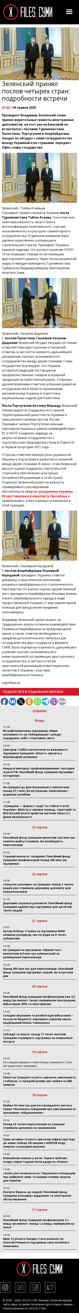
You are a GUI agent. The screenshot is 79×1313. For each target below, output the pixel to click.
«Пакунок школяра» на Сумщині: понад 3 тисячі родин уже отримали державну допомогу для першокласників (38, 887)
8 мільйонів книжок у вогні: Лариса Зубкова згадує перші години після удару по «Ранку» (36, 1159)
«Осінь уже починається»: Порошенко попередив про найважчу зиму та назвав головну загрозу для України (39, 1176)
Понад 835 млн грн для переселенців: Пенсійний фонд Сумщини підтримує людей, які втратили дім (38, 972)
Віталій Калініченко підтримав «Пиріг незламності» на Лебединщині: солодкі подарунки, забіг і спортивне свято (32, 734)
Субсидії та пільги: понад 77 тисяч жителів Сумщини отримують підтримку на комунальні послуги (37, 1037)
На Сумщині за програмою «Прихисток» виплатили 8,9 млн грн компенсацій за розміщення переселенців (32, 953)
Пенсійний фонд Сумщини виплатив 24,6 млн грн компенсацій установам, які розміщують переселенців (39, 841)
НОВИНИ (39, 711)
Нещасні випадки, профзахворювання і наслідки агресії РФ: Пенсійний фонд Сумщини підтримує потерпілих (38, 772)
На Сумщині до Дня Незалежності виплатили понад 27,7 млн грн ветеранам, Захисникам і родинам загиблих (36, 790)
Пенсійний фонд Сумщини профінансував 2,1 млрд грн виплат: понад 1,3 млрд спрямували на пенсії (38, 1223)
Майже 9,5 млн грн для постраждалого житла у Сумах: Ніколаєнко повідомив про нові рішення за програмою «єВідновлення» (39, 1108)
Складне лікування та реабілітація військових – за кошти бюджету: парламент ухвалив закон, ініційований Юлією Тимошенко (38, 1019)
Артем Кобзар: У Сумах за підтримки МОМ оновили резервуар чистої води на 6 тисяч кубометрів (34, 934)
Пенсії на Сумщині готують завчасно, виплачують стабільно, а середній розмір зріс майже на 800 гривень (39, 1081)
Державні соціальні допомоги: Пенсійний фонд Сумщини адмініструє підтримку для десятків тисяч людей (37, 906)
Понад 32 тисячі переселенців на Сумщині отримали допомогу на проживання (34, 1126)
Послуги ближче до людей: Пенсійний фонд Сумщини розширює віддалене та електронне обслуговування (37, 1195)
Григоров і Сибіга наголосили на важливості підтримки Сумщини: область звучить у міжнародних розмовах (35, 753)
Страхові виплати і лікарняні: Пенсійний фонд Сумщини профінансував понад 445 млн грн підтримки (36, 860)
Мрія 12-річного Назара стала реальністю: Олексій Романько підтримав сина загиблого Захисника (36, 1242)
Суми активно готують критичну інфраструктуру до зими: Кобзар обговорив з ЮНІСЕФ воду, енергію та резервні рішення (39, 1142)
